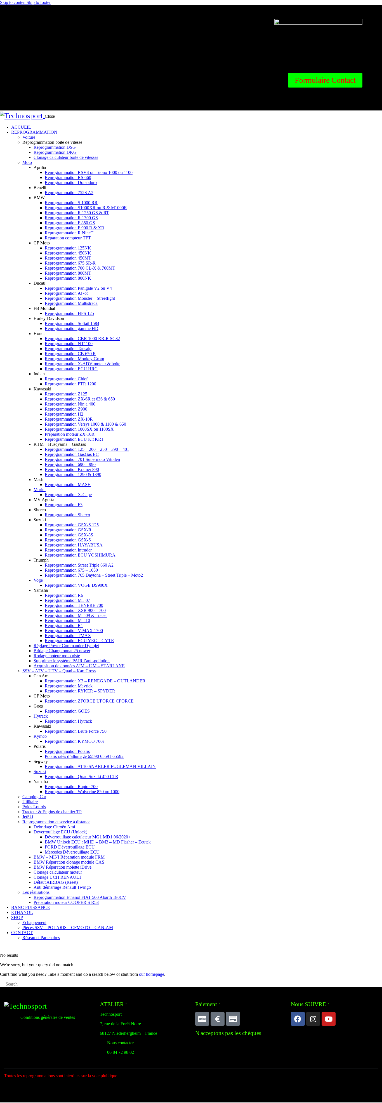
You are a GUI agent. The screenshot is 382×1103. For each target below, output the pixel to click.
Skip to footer (39, 2)
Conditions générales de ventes (47, 1017)
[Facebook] (298, 1019)
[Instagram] (313, 1019)
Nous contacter (120, 1042)
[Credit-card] (233, 1019)
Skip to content (13, 2)
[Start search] (1, 984)
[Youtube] (329, 1019)
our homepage (151, 974)
